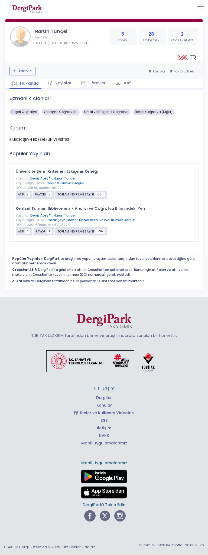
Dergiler (104, 397)
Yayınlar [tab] (63, 83)
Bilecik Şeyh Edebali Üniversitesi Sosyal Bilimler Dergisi (91, 220)
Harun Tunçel (65, 178)
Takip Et (25, 71)
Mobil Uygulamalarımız (104, 443)
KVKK (104, 435)
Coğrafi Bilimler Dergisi (65, 183)
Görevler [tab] (96, 83)
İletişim (104, 428)
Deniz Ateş (39, 178)
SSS (104, 420)
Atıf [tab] (127, 83)
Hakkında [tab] (29, 83)
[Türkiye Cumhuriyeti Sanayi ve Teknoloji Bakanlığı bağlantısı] (104, 361)
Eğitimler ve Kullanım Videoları (104, 413)
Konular (104, 405)
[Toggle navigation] (200, 6)
